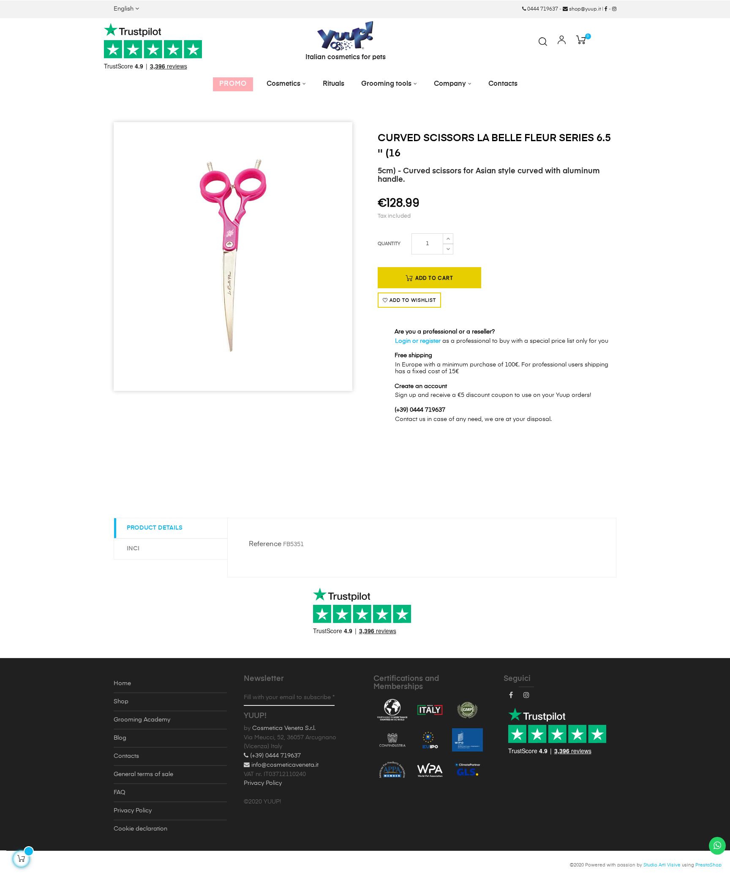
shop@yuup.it (584, 9)
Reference (265, 544)
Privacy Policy (133, 811)
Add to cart (433, 277)
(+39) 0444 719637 (274, 756)
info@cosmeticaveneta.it (284, 765)
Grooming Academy (142, 720)
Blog (120, 738)
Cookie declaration (140, 829)
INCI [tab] (133, 549)
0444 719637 (542, 9)
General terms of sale (143, 774)
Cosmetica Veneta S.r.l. (284, 728)
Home (122, 683)
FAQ (119, 792)
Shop (121, 702)
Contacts (126, 756)
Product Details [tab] (154, 528)
